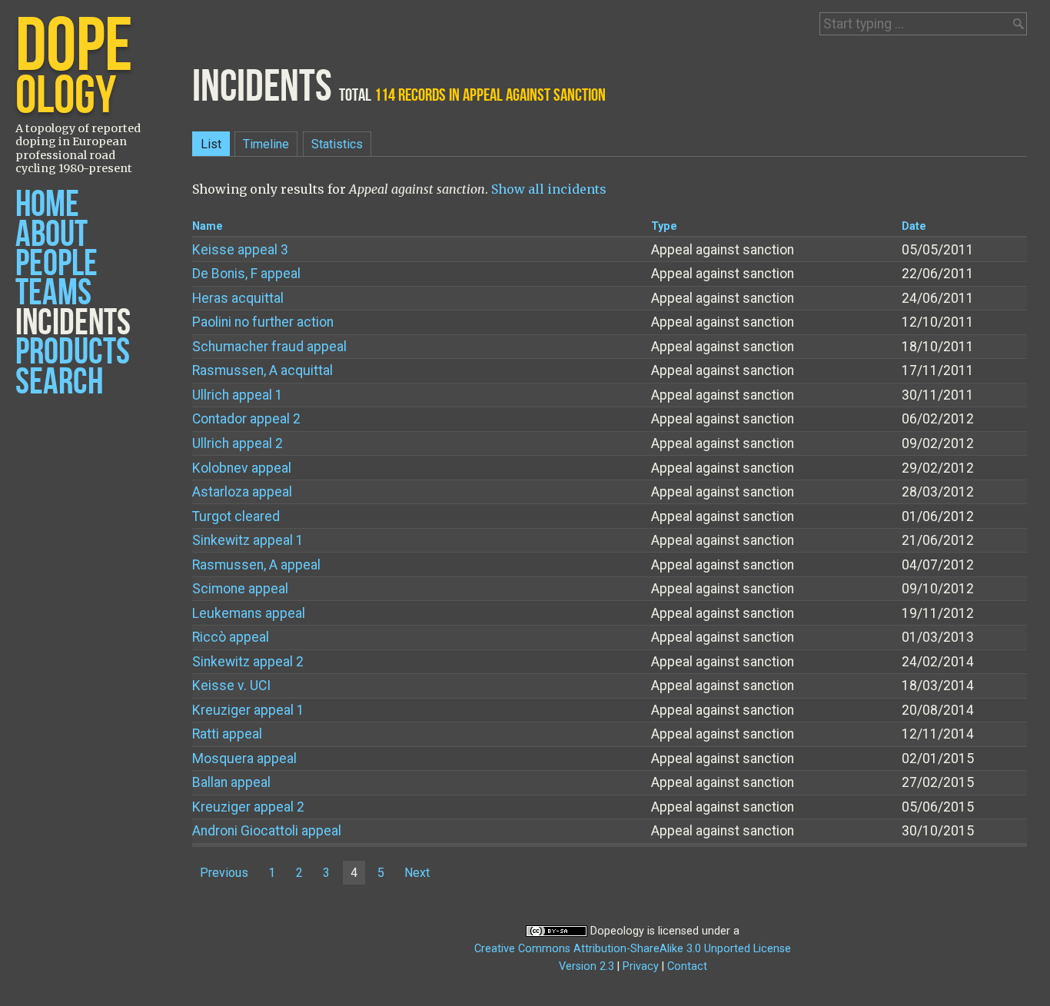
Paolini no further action (263, 322)
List (211, 144)
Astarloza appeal (242, 492)
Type (664, 226)
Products (72, 352)
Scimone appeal (240, 588)
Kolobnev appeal (241, 468)
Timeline (266, 144)
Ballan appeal (231, 782)
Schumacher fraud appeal (269, 346)
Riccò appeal (230, 637)
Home (47, 205)
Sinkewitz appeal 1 (248, 540)
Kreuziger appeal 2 (248, 807)
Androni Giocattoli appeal (266, 830)
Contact (687, 966)
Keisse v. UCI (231, 685)
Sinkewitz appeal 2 (248, 661)
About (51, 235)
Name (207, 226)
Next (417, 872)
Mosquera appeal (244, 758)
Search (59, 382)
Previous (224, 872)
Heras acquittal (238, 298)
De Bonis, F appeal (246, 273)
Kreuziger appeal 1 (248, 710)
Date (914, 226)
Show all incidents (548, 189)
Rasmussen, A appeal (256, 565)
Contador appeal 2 (246, 419)
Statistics (337, 144)
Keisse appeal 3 (240, 249)
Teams (53, 293)
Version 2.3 (586, 966)
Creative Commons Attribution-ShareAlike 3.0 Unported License (632, 948)
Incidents (73, 323)
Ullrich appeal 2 (237, 443)
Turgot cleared (236, 516)
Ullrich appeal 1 (237, 395)
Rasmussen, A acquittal (262, 370)
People (56, 264)
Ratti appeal (227, 734)
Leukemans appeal (248, 613)
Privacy (641, 966)
